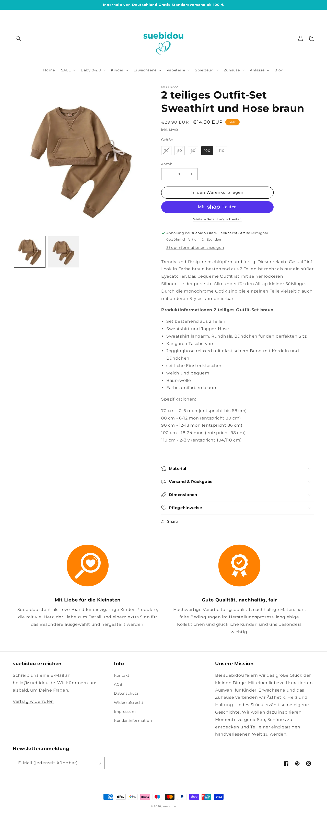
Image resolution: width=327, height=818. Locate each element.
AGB (118, 684)
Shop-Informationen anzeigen (195, 247)
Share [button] (172, 521)
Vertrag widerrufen (33, 701)
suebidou (170, 806)
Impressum (125, 711)
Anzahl (167, 164)
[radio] (166, 150)
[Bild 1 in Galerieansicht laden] (29, 251)
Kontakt (121, 675)
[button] (18, 38)
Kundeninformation (133, 720)
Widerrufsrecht (128, 702)
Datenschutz (126, 693)
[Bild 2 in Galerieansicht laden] (63, 251)
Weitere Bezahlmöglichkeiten (217, 219)
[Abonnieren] (98, 763)
